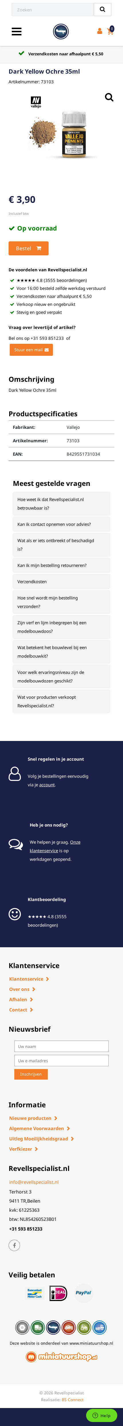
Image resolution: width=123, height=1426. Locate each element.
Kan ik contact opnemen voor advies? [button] (54, 524)
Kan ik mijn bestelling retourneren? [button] (52, 565)
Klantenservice (26, 979)
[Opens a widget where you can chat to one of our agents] (101, 1416)
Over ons (19, 989)
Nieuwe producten (30, 1118)
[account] (100, 31)
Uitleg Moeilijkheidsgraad (38, 1139)
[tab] (61, 503)
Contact (18, 1010)
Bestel (23, 248)
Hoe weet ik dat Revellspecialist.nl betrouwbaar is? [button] (50, 503)
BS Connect (73, 1399)
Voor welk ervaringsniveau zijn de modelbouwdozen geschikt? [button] (50, 676)
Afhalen (18, 999)
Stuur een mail (28, 349)
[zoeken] (102, 9)
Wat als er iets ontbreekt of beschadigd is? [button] (55, 545)
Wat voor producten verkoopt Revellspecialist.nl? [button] (46, 701)
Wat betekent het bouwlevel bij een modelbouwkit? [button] (52, 652)
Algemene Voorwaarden (36, 1128)
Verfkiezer (20, 1149)
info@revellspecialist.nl (34, 1182)
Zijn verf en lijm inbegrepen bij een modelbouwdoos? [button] (51, 627)
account (47, 784)
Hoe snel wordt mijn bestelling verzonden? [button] (47, 602)
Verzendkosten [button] (32, 581)
